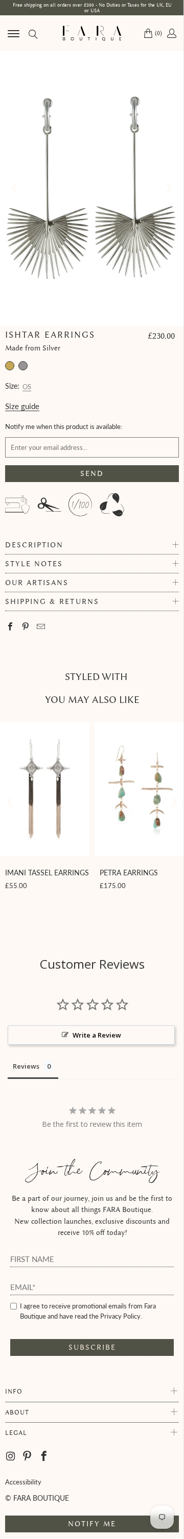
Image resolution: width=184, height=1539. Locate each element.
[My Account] (171, 33)
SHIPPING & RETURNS (52, 601)
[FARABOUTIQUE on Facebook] (44, 1456)
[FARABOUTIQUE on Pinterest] (27, 1456)
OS (26, 385)
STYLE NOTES (34, 564)
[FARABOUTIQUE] (92, 33)
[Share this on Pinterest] (25, 627)
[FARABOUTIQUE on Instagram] (11, 1456)
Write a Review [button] (97, 1035)
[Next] (168, 188)
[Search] (32, 33)
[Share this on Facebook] (10, 627)
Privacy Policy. (121, 1316)
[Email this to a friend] (41, 627)
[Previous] (16, 188)
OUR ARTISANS (36, 582)
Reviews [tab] (26, 1066)
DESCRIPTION (34, 545)
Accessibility (23, 1482)
